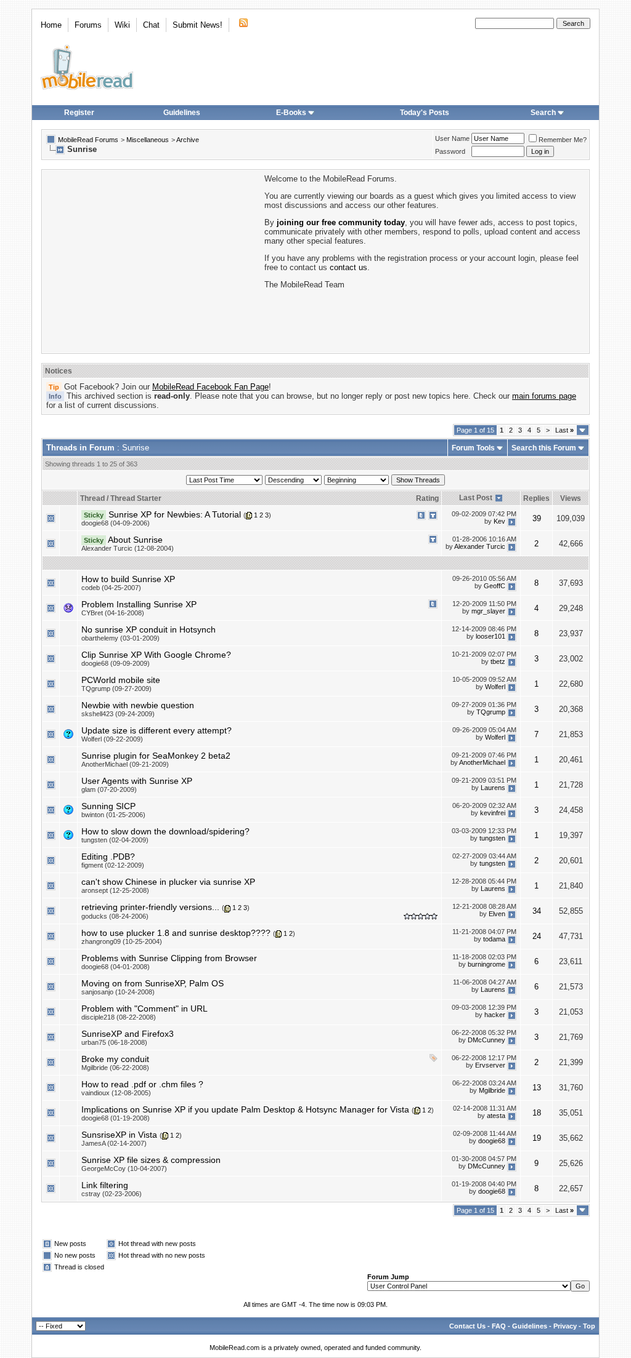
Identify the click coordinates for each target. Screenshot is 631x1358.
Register (79, 112)
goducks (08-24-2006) (115, 916)
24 (536, 936)
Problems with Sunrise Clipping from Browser (169, 958)
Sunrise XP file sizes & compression (151, 1160)
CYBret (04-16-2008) (112, 613)
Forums (88, 25)
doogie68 (491, 1141)
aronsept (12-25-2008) (115, 890)
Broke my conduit (115, 1059)
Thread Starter (135, 498)
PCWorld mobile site (120, 680)
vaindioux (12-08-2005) (116, 1092)
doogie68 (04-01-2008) (115, 966)
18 (536, 1112)
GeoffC (494, 585)
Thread (92, 498)
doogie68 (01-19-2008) (115, 1118)
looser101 (490, 636)
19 (536, 1138)
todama (494, 939)
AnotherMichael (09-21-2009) (125, 764)
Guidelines (181, 112)
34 (536, 911)
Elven (497, 913)
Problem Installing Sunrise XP (139, 604)
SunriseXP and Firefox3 (127, 1034)
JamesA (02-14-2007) (114, 1143)
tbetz (498, 661)
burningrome (486, 965)
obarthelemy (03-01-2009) (120, 638)
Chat (151, 25)
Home (51, 25)
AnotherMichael (482, 762)
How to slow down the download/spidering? (165, 831)
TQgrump (490, 712)
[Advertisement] (152, 260)
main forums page (544, 396)
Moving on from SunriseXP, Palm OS (152, 983)
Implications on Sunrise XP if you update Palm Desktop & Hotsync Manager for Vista (245, 1109)
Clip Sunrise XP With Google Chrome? (156, 655)
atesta (496, 1116)
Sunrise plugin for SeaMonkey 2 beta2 (155, 756)
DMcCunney (486, 1040)
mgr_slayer (488, 611)
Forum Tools (473, 448)
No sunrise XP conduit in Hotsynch (148, 629)
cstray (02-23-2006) (111, 1193)
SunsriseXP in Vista (119, 1135)
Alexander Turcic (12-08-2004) (127, 548)
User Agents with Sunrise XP (136, 781)
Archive (187, 139)
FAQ (499, 1326)
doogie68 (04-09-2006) (115, 523)
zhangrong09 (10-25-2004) (121, 941)
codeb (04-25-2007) (111, 587)
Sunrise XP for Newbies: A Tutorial (174, 514)
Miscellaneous (147, 139)
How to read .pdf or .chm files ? (142, 1084)
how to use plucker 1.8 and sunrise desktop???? (176, 933)
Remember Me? (563, 139)
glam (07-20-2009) (109, 789)
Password (450, 151)
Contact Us (467, 1326)
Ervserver (490, 1065)
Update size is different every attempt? (156, 730)
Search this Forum (543, 448)
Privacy (565, 1326)
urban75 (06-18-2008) (114, 1042)
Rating (427, 498)
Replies (536, 498)
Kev (499, 521)
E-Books (291, 112)
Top (589, 1326)
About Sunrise (135, 540)
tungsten (492, 838)
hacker (494, 1015)
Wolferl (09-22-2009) (112, 739)
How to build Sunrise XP (128, 579)
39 (536, 518)
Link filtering (104, 1185)
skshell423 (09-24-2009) (118, 713)
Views (570, 498)
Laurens (493, 787)
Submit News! (197, 25)
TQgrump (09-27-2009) (116, 688)
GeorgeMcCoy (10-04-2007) (124, 1168)
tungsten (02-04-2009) (115, 840)
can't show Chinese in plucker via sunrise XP (168, 882)
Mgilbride (492, 1091)
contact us (348, 267)
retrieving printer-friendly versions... (150, 907)
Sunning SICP (108, 806)
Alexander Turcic (479, 546)
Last (564, 430)
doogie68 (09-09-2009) (115, 663)
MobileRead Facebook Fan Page (210, 386)
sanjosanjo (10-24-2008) (118, 992)
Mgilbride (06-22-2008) (115, 1067)
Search (543, 112)
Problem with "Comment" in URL (144, 1008)
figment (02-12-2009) (112, 865)
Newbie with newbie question (137, 705)
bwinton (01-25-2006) (113, 814)
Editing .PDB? (108, 856)
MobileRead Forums (88, 139)
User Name (452, 138)
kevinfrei (492, 813)
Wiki (122, 25)
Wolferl (495, 686)
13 (536, 1087)
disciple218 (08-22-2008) (118, 1017)
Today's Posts (424, 112)
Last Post (475, 497)
